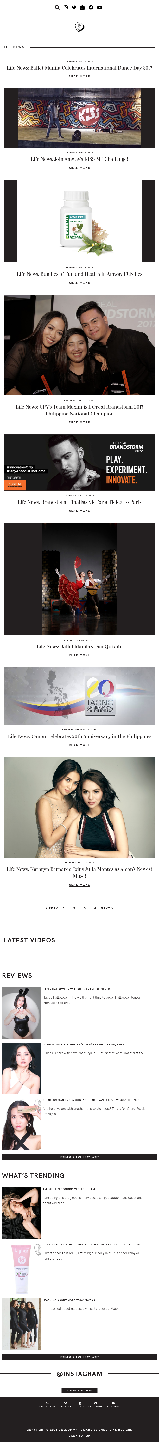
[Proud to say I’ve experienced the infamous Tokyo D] (151, 1390)
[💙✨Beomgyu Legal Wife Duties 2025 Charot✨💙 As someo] (8, 1390)
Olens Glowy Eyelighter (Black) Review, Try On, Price (84, 1044)
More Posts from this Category (79, 1156)
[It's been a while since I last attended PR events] (56, 1390)
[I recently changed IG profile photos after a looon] (24, 1390)
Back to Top (79, 1436)
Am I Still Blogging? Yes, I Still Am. (69, 1189)
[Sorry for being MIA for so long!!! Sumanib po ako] (103, 1390)
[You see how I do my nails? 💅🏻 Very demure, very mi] (119, 1390)
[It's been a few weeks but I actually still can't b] (135, 1390)
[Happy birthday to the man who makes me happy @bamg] (40, 1390)
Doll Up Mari (70, 1430)
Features (71, 61)
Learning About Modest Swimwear (69, 1300)
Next (106, 908)
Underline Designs (115, 1430)
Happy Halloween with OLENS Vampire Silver (76, 989)
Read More (79, 76)
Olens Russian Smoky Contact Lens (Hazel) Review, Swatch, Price (92, 1100)
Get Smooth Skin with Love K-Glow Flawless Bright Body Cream (92, 1244)
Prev (53, 908)
